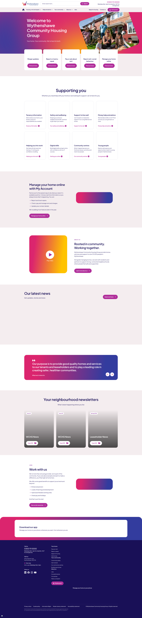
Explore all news (109, 297)
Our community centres (57, 565)
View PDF (30, 443)
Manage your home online (38, 216)
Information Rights (46, 606)
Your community (56, 557)
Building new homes (56, 567)
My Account (115, 9)
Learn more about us (81, 270)
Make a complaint (55, 578)
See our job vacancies (37, 505)
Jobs (75, 9)
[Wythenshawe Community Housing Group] (31, 3)
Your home (54, 546)
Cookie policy (36, 606)
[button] (14, 616)
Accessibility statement (74, 606)
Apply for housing (93, 9)
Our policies (54, 576)
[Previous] (108, 374)
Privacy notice (27, 606)
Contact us (103, 9)
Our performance (55, 574)
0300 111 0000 (113, 2)
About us (53, 569)
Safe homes (54, 556)
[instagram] (32, 572)
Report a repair (55, 551)
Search (86, 3)
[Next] (112, 374)
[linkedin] (25, 572)
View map (28, 563)
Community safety (55, 560)
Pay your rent (54, 549)
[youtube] (35, 572)
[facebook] (29, 572)
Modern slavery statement (59, 606)
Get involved (54, 562)
